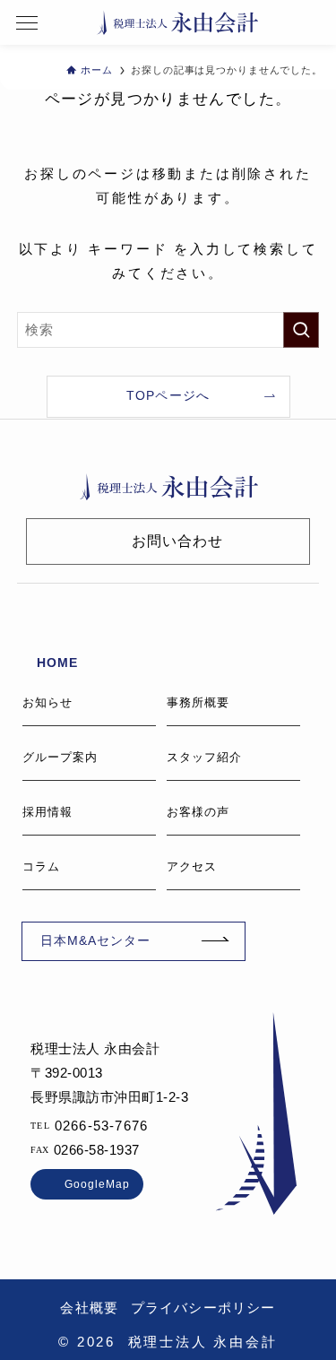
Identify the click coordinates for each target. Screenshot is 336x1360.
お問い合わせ (177, 541)
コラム (41, 866)
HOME (57, 662)
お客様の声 (198, 812)
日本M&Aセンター (95, 941)
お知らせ (47, 702)
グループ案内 (60, 757)
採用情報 (47, 812)
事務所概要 (198, 702)
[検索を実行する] (301, 330)
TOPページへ (168, 396)
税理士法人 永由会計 (177, 22)
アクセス (192, 866)
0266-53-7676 (101, 1125)
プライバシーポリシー (203, 1307)
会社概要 (89, 1307)
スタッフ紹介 (204, 757)
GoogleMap (97, 1184)
